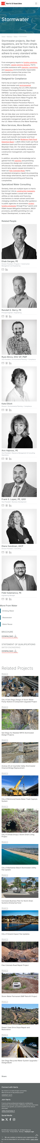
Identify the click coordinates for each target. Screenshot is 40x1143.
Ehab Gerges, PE (10, 261)
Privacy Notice (14, 1131)
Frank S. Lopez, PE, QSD (14, 499)
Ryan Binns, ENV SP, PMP (14, 357)
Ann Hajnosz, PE (10, 450)
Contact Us (7, 1094)
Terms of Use (5, 1131)
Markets (9, 36)
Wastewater (7, 618)
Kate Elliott (7, 403)
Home (3, 36)
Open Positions (8, 1110)
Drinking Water (8, 611)
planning (25, 67)
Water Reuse (7, 624)
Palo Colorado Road (17, 171)
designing (9, 70)
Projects (5, 674)
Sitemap (21, 1131)
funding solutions (30, 62)
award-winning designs (20, 65)
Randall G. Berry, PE (11, 310)
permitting (33, 67)
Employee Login (29, 1131)
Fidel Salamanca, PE (11, 593)
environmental (25, 85)
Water (16, 36)
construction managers (26, 191)
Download (8, 636)
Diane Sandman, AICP (12, 546)
